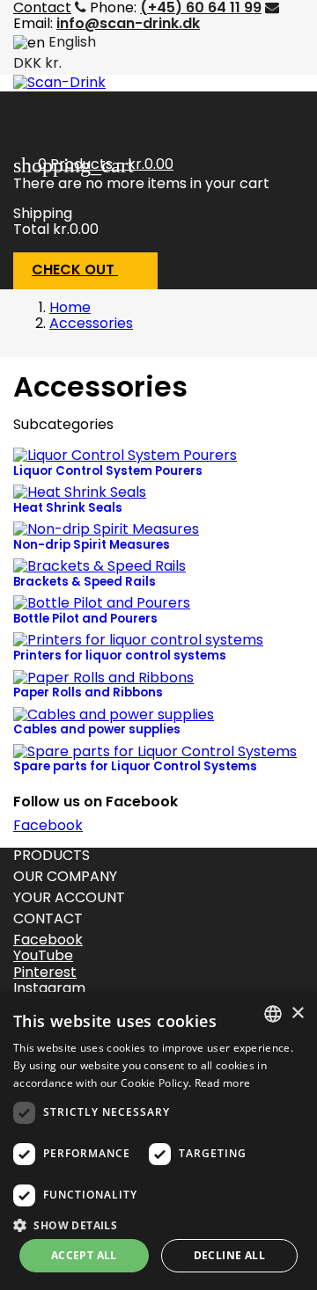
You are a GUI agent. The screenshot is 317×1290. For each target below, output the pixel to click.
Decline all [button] (229, 1255)
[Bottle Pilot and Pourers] (101, 603)
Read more (223, 1082)
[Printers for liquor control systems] (138, 640)
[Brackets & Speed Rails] (99, 566)
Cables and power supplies (97, 729)
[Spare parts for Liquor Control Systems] (155, 750)
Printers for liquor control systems (119, 655)
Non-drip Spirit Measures (91, 544)
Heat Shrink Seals (67, 507)
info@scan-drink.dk (128, 23)
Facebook (48, 825)
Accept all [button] (84, 1255)
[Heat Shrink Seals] (79, 492)
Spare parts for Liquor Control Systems (135, 766)
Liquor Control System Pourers (108, 471)
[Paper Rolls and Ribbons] (103, 677)
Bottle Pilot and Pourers (85, 618)
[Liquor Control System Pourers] (125, 455)
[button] (158, 1224)
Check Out (84, 270)
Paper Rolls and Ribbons (88, 692)
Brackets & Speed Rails (84, 581)
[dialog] (158, 1141)
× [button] (297, 1013)
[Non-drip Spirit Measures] (106, 529)
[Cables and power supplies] (113, 713)
